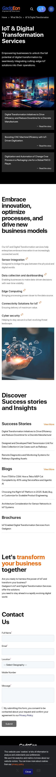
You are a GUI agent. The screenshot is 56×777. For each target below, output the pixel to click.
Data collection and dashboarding (22, 275)
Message (6, 685)
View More (49, 424)
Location (6, 659)
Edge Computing (12, 291)
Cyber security (11, 315)
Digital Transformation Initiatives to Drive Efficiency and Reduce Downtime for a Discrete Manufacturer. (28, 120)
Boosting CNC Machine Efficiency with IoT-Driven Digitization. (28, 141)
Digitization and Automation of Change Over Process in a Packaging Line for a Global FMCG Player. (28, 162)
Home (4, 17)
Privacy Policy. (26, 715)
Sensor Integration (13, 259)
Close (28, 771)
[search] (31, 9)
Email (5, 645)
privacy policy (18, 764)
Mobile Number (9, 672)
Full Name (7, 632)
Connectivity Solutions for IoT (20, 303)
